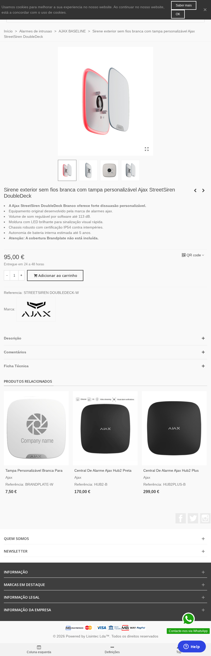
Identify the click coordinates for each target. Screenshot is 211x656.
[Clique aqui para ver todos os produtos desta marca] (36, 309)
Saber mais (184, 5)
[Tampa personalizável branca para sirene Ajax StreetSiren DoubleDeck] (36, 428)
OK (178, 14)
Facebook (180, 518)
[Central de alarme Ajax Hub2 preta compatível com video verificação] (105, 428)
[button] (105, 338)
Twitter (193, 518)
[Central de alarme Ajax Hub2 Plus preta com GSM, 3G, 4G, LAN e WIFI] (174, 428)
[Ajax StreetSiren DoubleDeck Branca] (147, 149)
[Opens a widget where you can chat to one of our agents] (192, 647)
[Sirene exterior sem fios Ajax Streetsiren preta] (195, 190)
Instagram (205, 518)
